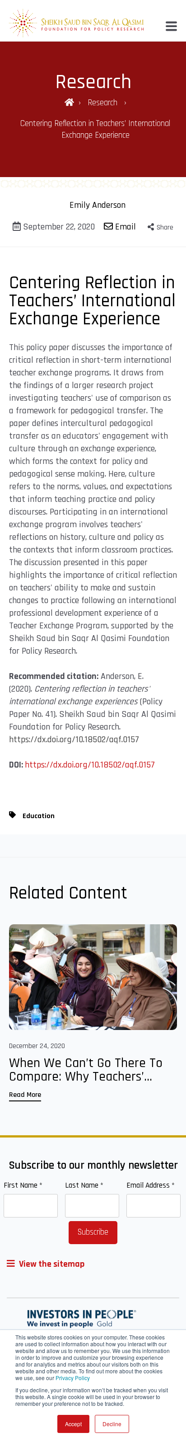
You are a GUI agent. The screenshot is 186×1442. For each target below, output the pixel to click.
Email (124, 227)
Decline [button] (111, 1424)
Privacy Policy (73, 1377)
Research (104, 103)
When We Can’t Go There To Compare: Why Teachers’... (86, 1069)
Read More (25, 1095)
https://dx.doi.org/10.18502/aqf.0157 (74, 739)
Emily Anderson (98, 205)
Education (39, 816)
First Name (23, 1185)
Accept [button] (73, 1424)
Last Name (84, 1185)
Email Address (150, 1185)
